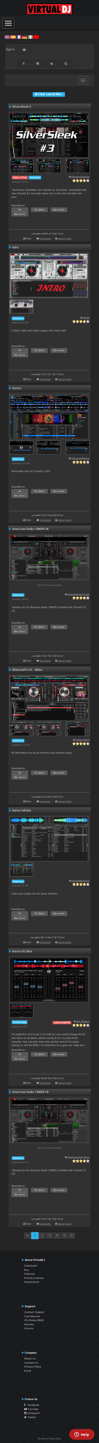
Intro (15, 247)
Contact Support (34, 1312)
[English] (7, 37)
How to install (64, 238)
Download (30, 1265)
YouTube (32, 1409)
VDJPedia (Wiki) (34, 1320)
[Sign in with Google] (65, 63)
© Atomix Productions (49, 1438)
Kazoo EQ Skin (22, 951)
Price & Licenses (34, 1278)
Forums (29, 1328)
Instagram (33, 1413)
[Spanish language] (12, 37)
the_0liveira (83, 1021)
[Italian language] (30, 37)
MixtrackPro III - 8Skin (27, 669)
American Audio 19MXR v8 (30, 1092)
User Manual (32, 1316)
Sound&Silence (81, 880)
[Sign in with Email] (24, 49)
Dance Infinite (21, 810)
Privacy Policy (32, 1366)
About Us (30, 1358)
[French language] (18, 37)
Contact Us (31, 1362)
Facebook (32, 1405)
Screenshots (31, 1282)
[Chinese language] (36, 37)
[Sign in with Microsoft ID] (37, 63)
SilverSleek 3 (21, 106)
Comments (45, 238)
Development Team (79, 594)
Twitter (31, 1417)
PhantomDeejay (81, 176)
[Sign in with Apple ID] (52, 63)
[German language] (24, 37)
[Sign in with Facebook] (24, 63)
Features (29, 1273)
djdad (86, 317)
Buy (26, 1269)
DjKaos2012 (83, 740)
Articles (29, 1324)
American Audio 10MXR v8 (30, 529)
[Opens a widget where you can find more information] (81, 1435)
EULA (27, 1370)
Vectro (16, 388)
